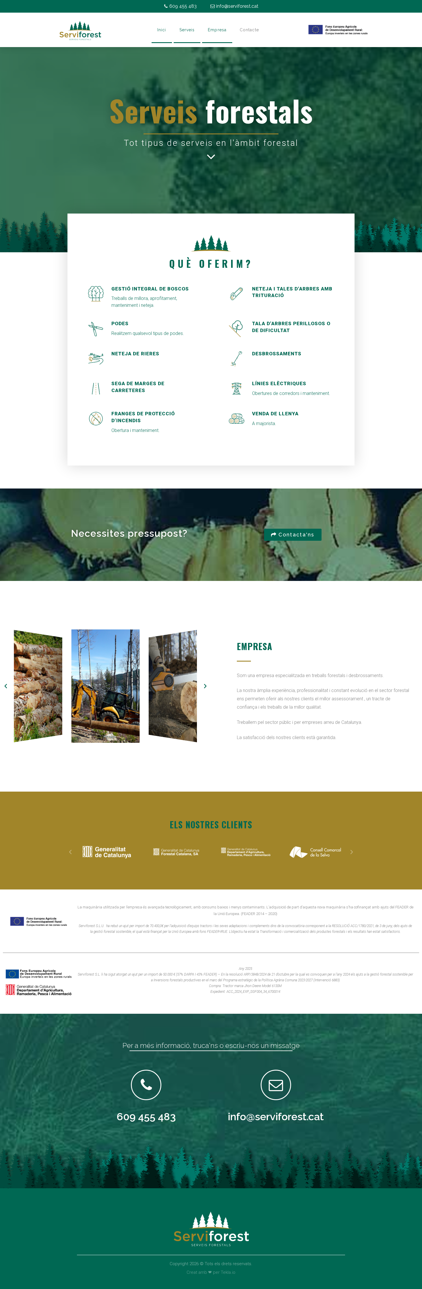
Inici (161, 30)
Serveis (187, 30)
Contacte (249, 30)
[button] (293, 535)
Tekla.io (228, 1272)
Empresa (217, 30)
